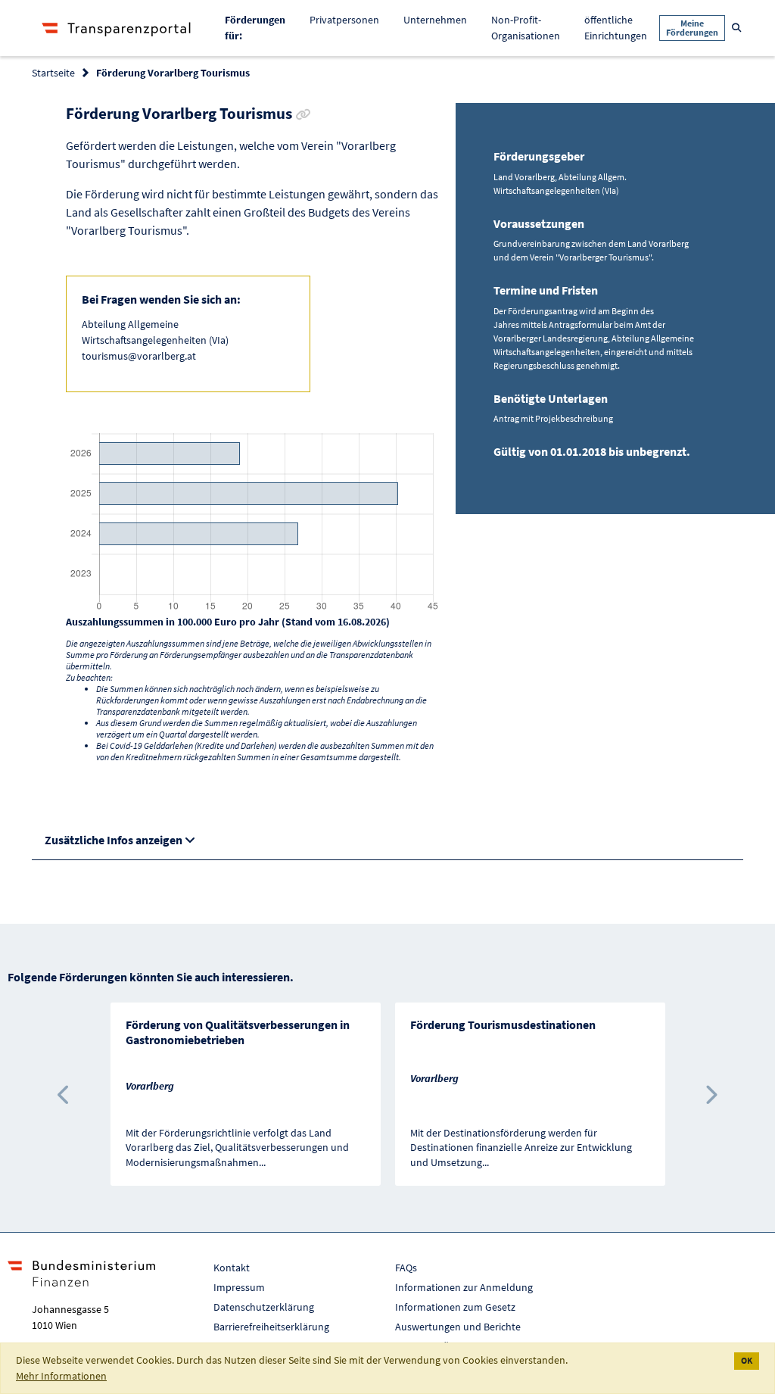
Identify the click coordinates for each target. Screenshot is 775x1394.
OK (746, 1360)
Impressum (239, 1287)
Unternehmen (435, 20)
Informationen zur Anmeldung (464, 1287)
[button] (65, 1094)
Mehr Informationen (61, 1376)
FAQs (406, 1267)
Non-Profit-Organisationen (525, 27)
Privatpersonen (344, 20)
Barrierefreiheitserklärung (271, 1326)
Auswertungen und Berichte (458, 1326)
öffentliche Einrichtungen (615, 27)
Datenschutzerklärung (263, 1307)
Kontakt (231, 1267)
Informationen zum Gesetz (455, 1307)
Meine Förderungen (692, 27)
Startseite (53, 73)
